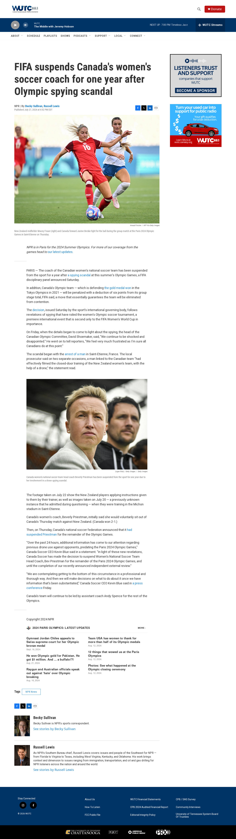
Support (101, 35)
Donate (216, 9)
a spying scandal (79, 275)
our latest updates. (60, 252)
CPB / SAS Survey (186, 799)
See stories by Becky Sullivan (54, 729)
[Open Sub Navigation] (22, 35)
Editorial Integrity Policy (142, 815)
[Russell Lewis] (22, 755)
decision (38, 310)
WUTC (28, 813)
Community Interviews (188, 807)
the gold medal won (117, 288)
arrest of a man (75, 354)
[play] (15, 25)
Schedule (33, 35)
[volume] (26, 25)
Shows (65, 35)
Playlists (50, 35)
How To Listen (92, 807)
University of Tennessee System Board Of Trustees (197, 815)
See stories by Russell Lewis (53, 770)
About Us (90, 799)
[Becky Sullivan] (22, 726)
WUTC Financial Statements (145, 799)
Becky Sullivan (33, 106)
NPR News (31, 691)
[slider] (31, 25)
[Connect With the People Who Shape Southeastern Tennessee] (195, 75)
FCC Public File (92, 815)
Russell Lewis (52, 106)
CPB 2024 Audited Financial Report (149, 807)
